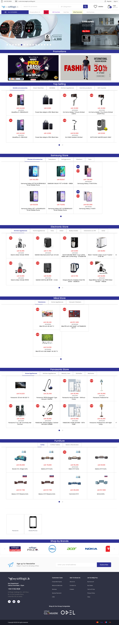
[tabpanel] (20, 115)
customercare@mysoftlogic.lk (26, 1)
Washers (79, 159)
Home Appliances (39, 231)
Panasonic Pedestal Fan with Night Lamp (101, 423)
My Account (90, 581)
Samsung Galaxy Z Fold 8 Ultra (87, 183)
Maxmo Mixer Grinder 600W (20, 280)
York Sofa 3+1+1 (74, 494)
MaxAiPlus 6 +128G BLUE (19, 137)
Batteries (91, 373)
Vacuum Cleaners (75, 302)
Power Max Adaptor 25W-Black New (46, 137)
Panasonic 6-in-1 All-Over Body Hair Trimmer (19, 423)
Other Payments (77, 12)
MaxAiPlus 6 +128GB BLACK (20, 112)
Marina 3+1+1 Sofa (100, 469)
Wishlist (100, 7)
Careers (72, 589)
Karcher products (86, 88)
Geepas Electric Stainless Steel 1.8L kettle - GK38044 (74, 280)
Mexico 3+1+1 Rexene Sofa (20, 494)
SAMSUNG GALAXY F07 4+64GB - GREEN (60, 183)
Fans (52, 231)
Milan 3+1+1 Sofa (74, 469)
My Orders (90, 585)
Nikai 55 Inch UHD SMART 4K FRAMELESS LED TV (73, 327)
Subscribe (104, 564)
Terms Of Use (91, 589)
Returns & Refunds (57, 585)
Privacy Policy (91, 593)
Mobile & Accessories (20, 88)
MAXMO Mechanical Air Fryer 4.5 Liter (47, 255)
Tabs (89, 159)
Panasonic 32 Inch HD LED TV (20, 397)
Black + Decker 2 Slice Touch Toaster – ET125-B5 (100, 255)
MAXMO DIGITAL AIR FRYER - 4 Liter (47, 280)
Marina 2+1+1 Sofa (46, 469)
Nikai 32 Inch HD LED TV (46, 326)
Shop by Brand (34, 12)
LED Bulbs (79, 373)
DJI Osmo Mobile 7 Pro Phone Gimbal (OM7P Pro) (101, 113)
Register (109, 1)
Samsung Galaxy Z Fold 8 (87, 209)
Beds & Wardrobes (72, 445)
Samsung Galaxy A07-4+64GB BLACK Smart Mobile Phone (33, 209)
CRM (53, 597)
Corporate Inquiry (57, 581)
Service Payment (56, 593)
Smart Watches (38, 88)
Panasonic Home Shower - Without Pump (73, 398)
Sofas (42, 445)
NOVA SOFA (100, 494)
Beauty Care (66, 373)
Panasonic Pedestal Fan (100, 397)
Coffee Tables (55, 445)
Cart (114, 6)
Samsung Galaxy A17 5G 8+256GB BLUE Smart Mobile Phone (33, 184)
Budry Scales (73, 231)
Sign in (116, 1)
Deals (46, 12)
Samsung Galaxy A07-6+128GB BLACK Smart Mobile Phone (60, 209)
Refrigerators (66, 159)
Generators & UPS (90, 231)
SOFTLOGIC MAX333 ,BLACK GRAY (100, 137)
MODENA (52, 88)
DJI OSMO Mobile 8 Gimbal (73, 137)
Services (54, 589)
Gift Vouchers (56, 12)
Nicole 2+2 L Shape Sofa (20, 469)
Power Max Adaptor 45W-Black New (46, 112)
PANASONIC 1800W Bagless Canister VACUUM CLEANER (46, 423)
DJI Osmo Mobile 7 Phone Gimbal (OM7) (74, 113)
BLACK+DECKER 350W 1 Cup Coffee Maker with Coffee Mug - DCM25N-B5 (74, 255)
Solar (103, 231)
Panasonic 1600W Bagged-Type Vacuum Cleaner (47, 398)
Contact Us (73, 585)
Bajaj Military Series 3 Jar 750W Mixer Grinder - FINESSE (100, 280)
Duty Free (66, 12)
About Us (72, 581)
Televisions (52, 159)
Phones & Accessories (35, 159)
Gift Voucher (102, 88)
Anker (61, 231)
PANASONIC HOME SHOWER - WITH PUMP (74, 423)
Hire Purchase (90, 12)
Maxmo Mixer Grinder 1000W (20, 255)
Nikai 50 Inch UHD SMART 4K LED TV (47, 351)
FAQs (88, 597)
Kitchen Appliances (67, 88)
